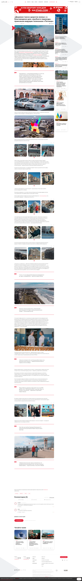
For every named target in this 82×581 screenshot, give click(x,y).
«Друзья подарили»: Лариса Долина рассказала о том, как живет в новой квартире (61, 104)
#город (16, 493)
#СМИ (26, 493)
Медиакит (43, 558)
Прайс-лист (43, 556)
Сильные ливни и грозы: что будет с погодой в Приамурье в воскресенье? (61, 44)
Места (17, 540)
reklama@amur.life (26, 559)
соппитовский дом (43, 195)
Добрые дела (35, 563)
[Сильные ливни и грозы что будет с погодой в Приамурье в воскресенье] (67, 46)
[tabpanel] (20, 150)
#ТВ (29, 493)
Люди (33, 558)
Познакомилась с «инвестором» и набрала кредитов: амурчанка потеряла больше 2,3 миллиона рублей (61, 59)
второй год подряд (37, 54)
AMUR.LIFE (46, 489)
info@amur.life (16, 559)
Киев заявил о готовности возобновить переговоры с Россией (61, 124)
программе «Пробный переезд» (26, 52)
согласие (17, 578)
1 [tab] (34, 157)
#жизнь (21, 493)
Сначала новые (46, 497)
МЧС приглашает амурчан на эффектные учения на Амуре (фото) (48, 542)
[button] (67, 560)
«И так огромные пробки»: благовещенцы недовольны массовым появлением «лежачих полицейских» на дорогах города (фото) (61, 51)
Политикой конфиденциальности (7, 579)
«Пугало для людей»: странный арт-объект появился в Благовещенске (20, 543)
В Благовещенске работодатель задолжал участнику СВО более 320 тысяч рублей (61, 65)
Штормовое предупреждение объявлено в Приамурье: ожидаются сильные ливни (60, 37)
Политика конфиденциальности (47, 561)
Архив (34, 561)
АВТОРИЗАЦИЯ (19, 520)
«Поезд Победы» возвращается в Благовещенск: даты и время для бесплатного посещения (33, 543)
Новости (56, 48)
